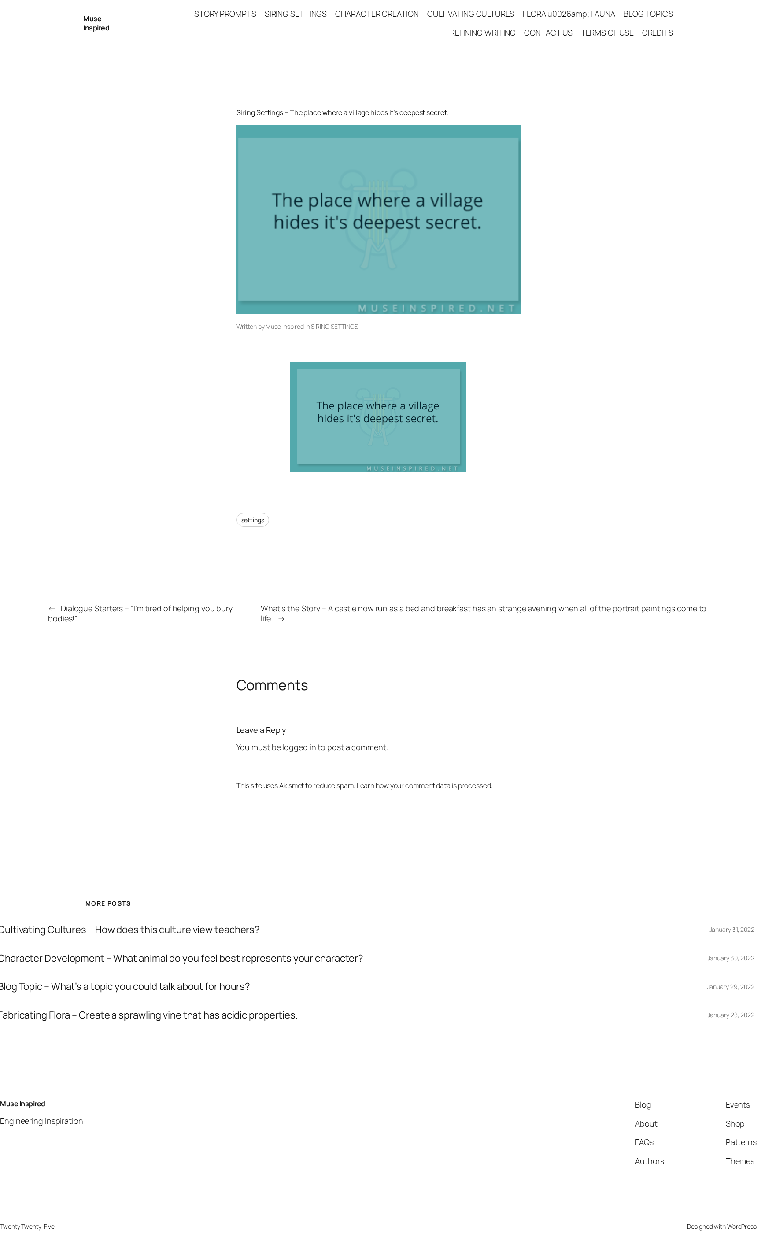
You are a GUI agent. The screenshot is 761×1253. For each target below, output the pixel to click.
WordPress (742, 1226)
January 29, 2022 (730, 986)
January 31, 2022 (731, 929)
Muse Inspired (96, 23)
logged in (299, 747)
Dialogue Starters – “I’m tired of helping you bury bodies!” (140, 613)
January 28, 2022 (731, 1015)
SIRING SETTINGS (334, 326)
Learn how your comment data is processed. (425, 785)
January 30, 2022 (731, 958)
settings (252, 520)
